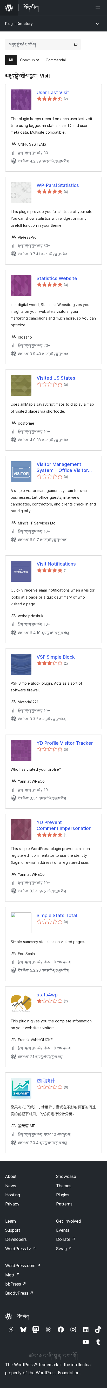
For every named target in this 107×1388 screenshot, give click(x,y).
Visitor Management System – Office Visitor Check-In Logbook (62, 468)
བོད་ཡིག (23, 1316)
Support (12, 1230)
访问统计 (46, 1081)
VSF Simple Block (56, 657)
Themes (63, 1185)
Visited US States (56, 378)
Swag (64, 1248)
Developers (16, 1239)
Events (62, 1230)
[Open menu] (98, 8)
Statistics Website (57, 278)
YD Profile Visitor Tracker (65, 743)
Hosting (12, 1194)
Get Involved (68, 1221)
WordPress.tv (20, 1248)
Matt (12, 1274)
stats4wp (47, 994)
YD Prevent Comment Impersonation (64, 825)
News (10, 1185)
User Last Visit (53, 92)
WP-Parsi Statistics (58, 185)
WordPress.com (23, 1265)
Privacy (12, 1204)
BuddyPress (19, 1293)
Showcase (66, 1176)
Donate (66, 1239)
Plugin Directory (19, 23)
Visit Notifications (56, 564)
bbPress (15, 1284)
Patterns (64, 1204)
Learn (10, 1221)
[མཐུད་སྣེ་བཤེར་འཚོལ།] (75, 44)
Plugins (62, 1194)
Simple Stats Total (57, 915)
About (11, 1176)
